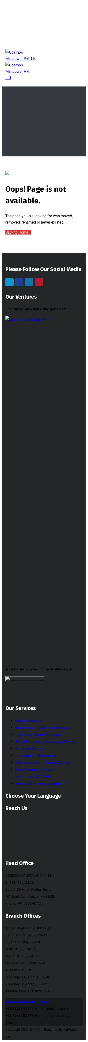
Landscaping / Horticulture (35, 755)
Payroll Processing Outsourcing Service (45, 741)
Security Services (28, 720)
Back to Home (16, 232)
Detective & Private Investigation (40, 783)
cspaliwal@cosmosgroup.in (28, 1002)
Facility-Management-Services (38, 734)
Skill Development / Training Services (43, 762)
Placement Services (30, 748)
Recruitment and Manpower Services (43, 727)
